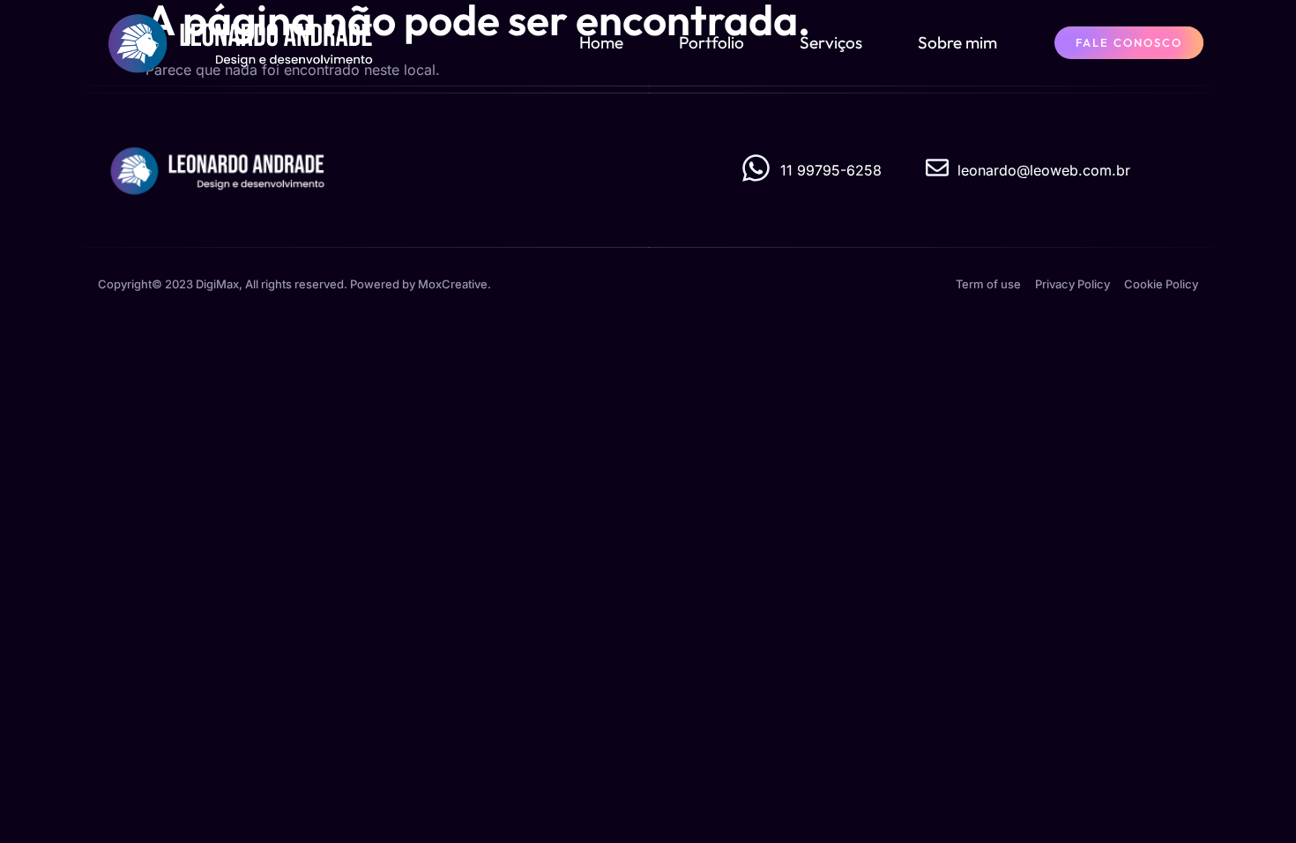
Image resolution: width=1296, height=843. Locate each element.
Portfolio (711, 42)
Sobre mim (957, 42)
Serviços (831, 42)
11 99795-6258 (831, 170)
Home (601, 42)
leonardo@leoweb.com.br (1043, 170)
